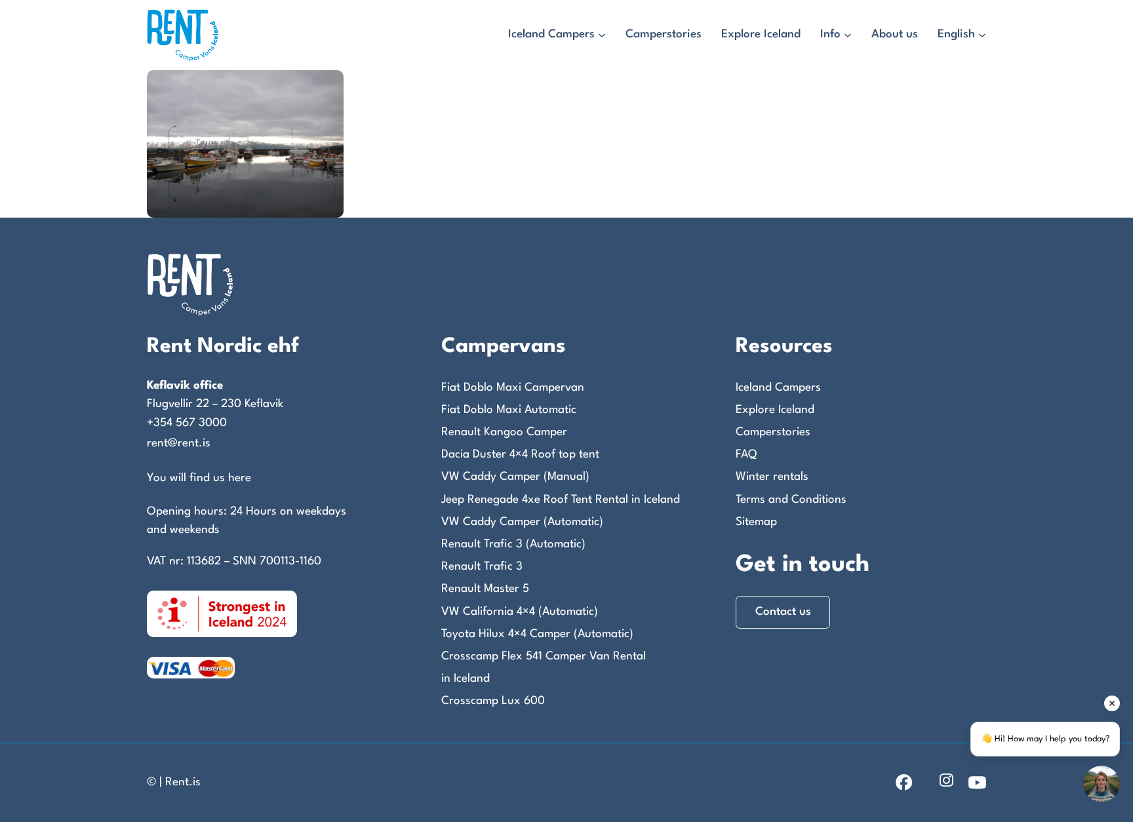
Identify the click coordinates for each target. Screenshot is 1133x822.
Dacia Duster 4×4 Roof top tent (520, 454)
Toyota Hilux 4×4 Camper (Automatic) (537, 634)
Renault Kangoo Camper (504, 432)
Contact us (783, 611)
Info (830, 34)
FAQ (746, 454)
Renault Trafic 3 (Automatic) (513, 544)
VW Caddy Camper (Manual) (515, 476)
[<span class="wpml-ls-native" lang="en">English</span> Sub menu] (982, 35)
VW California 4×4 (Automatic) (519, 611)
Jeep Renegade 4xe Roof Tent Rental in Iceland (560, 499)
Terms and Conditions (791, 499)
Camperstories (664, 34)
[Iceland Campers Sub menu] (602, 35)
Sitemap (756, 522)
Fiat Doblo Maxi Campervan (512, 387)
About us (894, 34)
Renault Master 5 (485, 589)
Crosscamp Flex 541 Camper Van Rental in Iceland (543, 667)
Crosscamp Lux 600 (493, 701)
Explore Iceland (761, 34)
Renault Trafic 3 (482, 566)
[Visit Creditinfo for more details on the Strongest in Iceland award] (222, 613)
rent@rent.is (178, 443)
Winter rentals (772, 476)
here (239, 478)
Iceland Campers (551, 34)
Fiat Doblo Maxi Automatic (508, 410)
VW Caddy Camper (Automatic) (522, 522)
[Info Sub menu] (848, 35)
